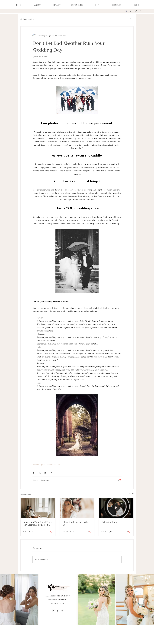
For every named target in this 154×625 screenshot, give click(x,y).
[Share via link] (51, 472)
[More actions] (120, 35)
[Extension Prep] (116, 508)
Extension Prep (109, 522)
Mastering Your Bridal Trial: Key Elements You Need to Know (37, 523)
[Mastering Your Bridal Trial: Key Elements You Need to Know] (38, 508)
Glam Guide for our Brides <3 (76, 523)
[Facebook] (57, 610)
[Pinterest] (62, 610)
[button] (130, 19)
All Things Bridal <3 (27, 19)
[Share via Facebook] (33, 472)
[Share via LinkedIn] (45, 472)
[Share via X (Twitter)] (39, 472)
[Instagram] (53, 610)
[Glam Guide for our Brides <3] (77, 508)
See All (131, 493)
